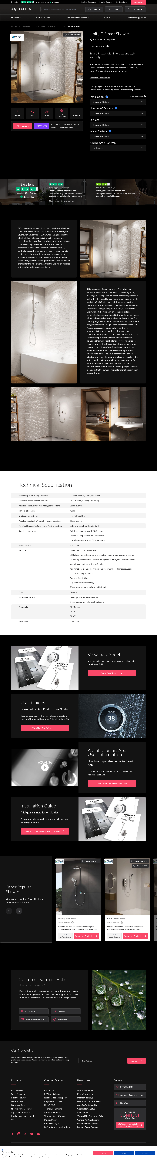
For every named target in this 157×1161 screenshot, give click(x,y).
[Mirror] (122, 922)
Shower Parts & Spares (21, 1108)
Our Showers (17, 1090)
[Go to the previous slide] (9, 911)
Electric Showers (18, 1097)
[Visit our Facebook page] (12, 1134)
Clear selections (136, 96)
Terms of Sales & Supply (54, 1116)
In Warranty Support (53, 1094)
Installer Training (85, 1097)
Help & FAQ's (50, 1105)
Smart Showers (18, 1094)
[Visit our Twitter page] (25, 1134)
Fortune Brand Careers (87, 1127)
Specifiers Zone (121, 2)
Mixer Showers (18, 1101)
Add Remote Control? (103, 142)
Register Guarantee (88, 2)
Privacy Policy (50, 1120)
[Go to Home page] (21, 9)
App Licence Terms (52, 1112)
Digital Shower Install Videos (57, 1127)
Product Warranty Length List (22, 1118)
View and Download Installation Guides (42, 831)
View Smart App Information (109, 783)
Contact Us (49, 1090)
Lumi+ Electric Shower (116, 919)
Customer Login (51, 1123)
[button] (135, 9)
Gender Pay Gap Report (88, 1120)
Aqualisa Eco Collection (21, 1112)
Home (14, 26)
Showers (26, 26)
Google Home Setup (86, 1108)
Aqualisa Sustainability (87, 1105)
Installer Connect (105, 2)
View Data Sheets (109, 673)
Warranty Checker (85, 1090)
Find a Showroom (85, 1094)
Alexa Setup (82, 1112)
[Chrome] (107, 46)
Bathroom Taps (18, 1105)
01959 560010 (138, 2)
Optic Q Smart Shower (67, 919)
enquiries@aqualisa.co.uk (131, 1095)
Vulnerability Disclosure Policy (90, 1116)
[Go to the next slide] (19, 911)
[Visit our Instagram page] (19, 1134)
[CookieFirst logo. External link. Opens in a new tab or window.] (2, 1150)
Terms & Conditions (53, 1108)
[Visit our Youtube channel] (32, 1134)
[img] (47, 67)
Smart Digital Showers (45, 26)
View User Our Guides (42, 728)
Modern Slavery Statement (89, 1101)
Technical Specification (100, 77)
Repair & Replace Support (55, 1097)
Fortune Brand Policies (87, 1123)
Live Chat (124, 1103)
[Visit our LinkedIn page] (38, 1134)
